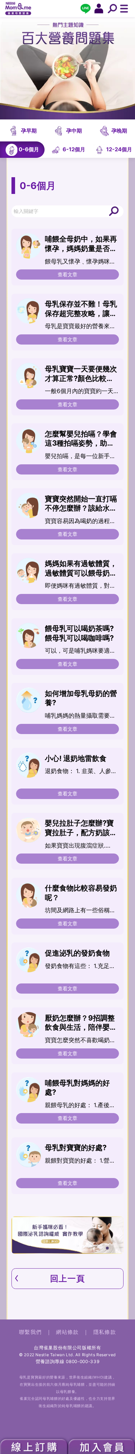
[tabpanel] (67, 1235)
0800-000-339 (82, 1361)
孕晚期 (119, 130)
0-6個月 (29, 149)
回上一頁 (67, 1278)
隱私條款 (104, 1332)
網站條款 (67, 1332)
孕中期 (74, 130)
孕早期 (29, 130)
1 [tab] (108, 1249)
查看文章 (67, 274)
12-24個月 (119, 149)
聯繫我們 (30, 1332)
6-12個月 (74, 149)
